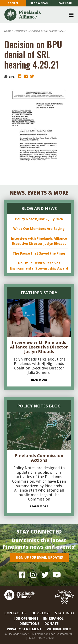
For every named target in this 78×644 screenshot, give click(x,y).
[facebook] (19, 76)
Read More (39, 379)
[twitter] (32, 76)
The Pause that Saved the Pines (39, 253)
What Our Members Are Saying (39, 228)
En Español (53, 618)
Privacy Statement (24, 629)
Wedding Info (59, 629)
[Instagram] (33, 575)
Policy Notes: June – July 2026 (39, 219)
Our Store (40, 613)
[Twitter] (44, 575)
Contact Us (15, 613)
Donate (13, 3)
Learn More (39, 506)
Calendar (65, 3)
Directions (30, 623)
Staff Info (64, 613)
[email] (26, 76)
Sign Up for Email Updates (39, 557)
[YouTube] (56, 575)
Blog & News (39, 3)
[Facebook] (22, 575)
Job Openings (26, 618)
